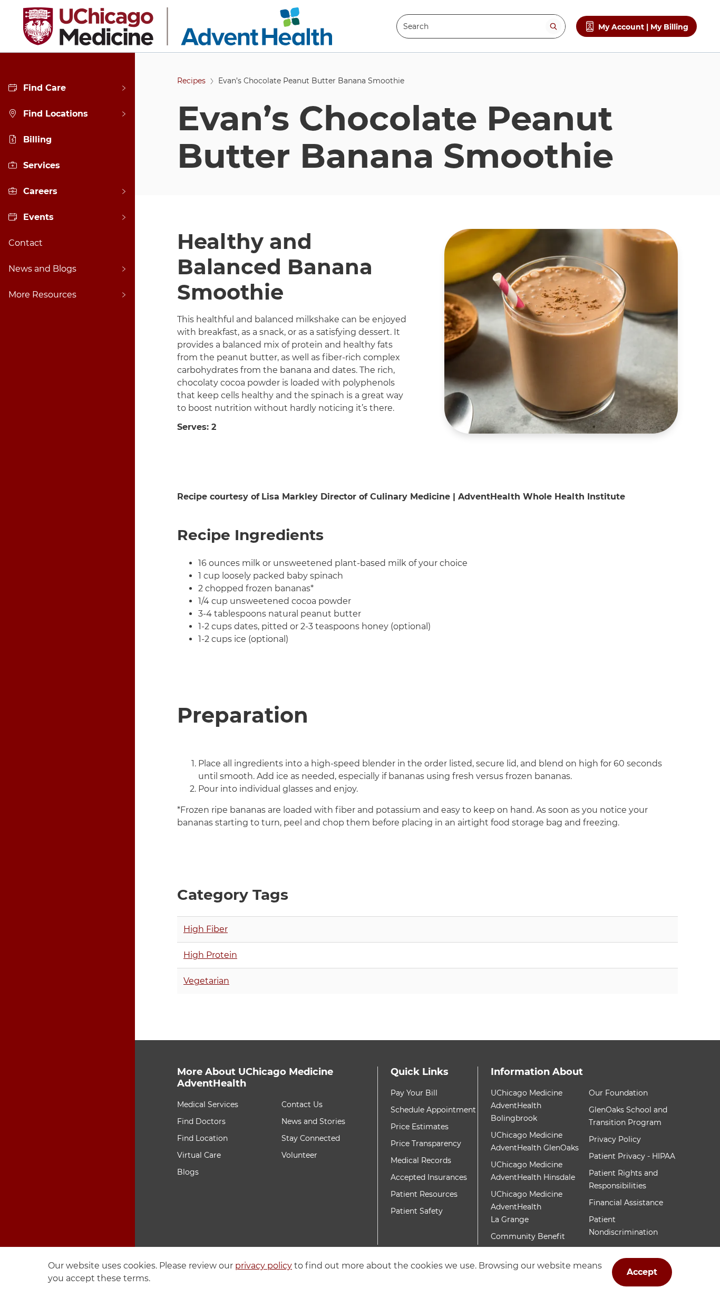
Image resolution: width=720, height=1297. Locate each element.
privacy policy (263, 1266)
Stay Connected (310, 1138)
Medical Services (207, 1104)
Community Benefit (528, 1236)
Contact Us (302, 1104)
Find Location (202, 1138)
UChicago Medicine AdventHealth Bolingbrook (526, 1105)
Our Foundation (618, 1093)
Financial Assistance (626, 1202)
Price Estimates (420, 1126)
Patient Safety (417, 1211)
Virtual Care (199, 1155)
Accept (642, 1272)
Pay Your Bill (414, 1093)
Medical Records (421, 1160)
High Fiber (205, 929)
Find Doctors (201, 1121)
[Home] (177, 26)
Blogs (188, 1172)
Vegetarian (206, 981)
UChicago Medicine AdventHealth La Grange (526, 1206)
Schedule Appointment (433, 1110)
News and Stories (313, 1121)
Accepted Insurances (429, 1177)
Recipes (191, 80)
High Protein (210, 955)
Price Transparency (426, 1143)
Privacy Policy (615, 1139)
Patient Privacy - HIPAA (632, 1156)
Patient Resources (424, 1194)
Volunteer (299, 1155)
